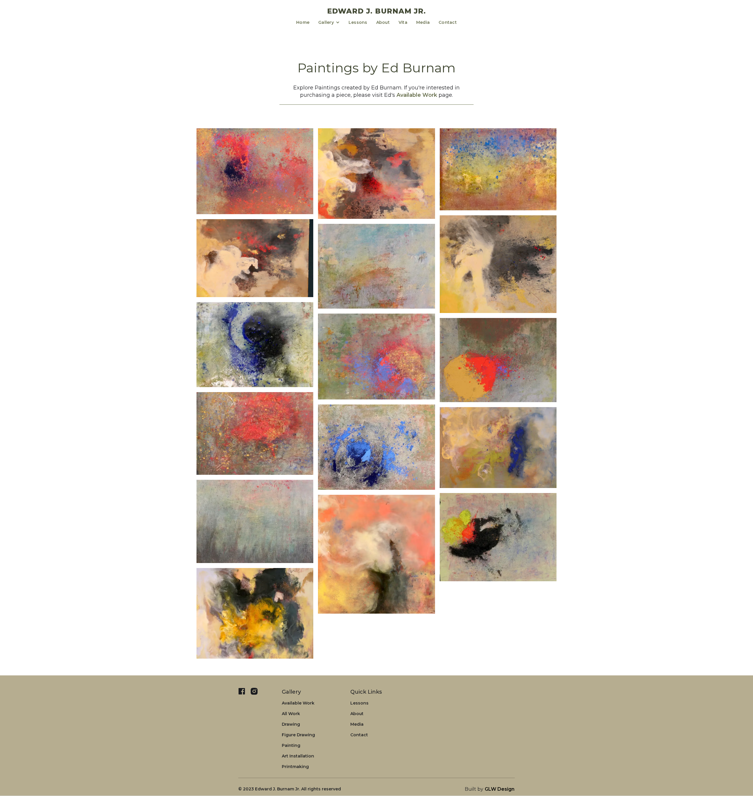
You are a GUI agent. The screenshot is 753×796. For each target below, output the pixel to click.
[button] (329, 22)
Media (423, 22)
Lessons (358, 22)
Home (302, 22)
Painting (291, 745)
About (383, 22)
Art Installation (298, 756)
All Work (291, 713)
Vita (403, 22)
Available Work (417, 95)
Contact (448, 22)
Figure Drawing (298, 734)
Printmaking (295, 766)
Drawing (291, 724)
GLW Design (499, 789)
